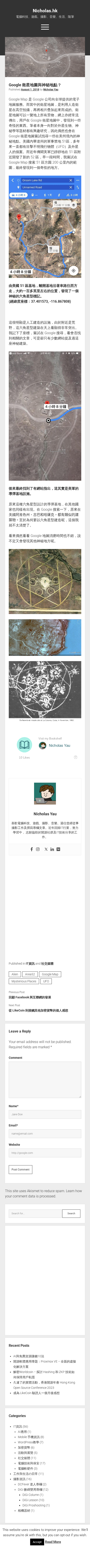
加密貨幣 (24, 1447)
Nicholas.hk (45, 10)
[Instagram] (38, 849)
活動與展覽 (25, 1452)
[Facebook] (32, 849)
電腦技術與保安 (28, 1463)
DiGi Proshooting (33, 1505)
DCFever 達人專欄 (30, 1484)
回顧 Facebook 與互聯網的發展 (30, 997)
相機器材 (24, 1510)
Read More (53, 1542)
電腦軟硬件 (25, 1468)
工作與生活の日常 (25, 1474)
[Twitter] (46, 849)
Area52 (30, 974)
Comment (15, 1057)
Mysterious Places (24, 981)
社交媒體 (47, 963)
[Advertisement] (45, 905)
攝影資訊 (19, 1479)
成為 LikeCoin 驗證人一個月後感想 (36, 1393)
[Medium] (58, 849)
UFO (46, 981)
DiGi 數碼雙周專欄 (30, 1489)
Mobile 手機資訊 (29, 1437)
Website (14, 1144)
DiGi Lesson (30, 1500)
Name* (13, 1106)
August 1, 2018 (30, 89)
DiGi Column (30, 1495)
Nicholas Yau (50, 89)
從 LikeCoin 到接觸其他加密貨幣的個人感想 (38, 1010)
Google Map (50, 974)
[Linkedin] (52, 849)
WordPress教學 (28, 1442)
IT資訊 (30, 963)
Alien (15, 974)
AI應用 (22, 1431)
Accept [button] (37, 1542)
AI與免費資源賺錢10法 (28, 1356)
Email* (13, 1125)
